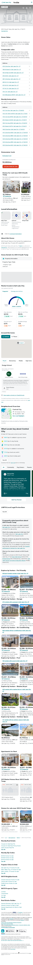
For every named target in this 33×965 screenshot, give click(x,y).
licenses (11, 918)
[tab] (5, 336)
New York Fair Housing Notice (7, 923)
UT (6, 837)
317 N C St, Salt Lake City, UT (11, 88)
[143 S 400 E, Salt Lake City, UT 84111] (10, 816)
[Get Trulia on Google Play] (21, 930)
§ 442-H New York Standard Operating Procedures (11, 922)
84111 (20, 246)
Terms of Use (16, 938)
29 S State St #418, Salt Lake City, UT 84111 (15, 120)
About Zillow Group (12, 936)
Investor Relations (9, 938)
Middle (21, 360)
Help (30, 938)
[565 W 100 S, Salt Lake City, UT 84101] (10, 669)
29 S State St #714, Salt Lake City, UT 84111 (15, 126)
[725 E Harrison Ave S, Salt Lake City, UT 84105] (10, 789)
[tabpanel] (16, 181)
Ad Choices (10, 939)
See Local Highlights (18, 416)
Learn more (13, 462)
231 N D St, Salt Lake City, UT (11, 85)
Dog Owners (20, 467)
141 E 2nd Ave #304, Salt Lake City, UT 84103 (15, 132)
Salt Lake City (6, 527)
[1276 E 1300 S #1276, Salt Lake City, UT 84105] (10, 730)
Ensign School (6, 558)
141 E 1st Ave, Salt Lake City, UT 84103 (13, 110)
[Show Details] (29, 66)
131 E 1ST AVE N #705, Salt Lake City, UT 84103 (16, 113)
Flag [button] (27, 493)
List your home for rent (10, 166)
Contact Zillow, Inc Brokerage (8, 927)
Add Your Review (16, 500)
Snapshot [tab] (5, 291)
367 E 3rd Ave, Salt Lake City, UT (11, 79)
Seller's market (16, 306)
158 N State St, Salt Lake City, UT (12, 69)
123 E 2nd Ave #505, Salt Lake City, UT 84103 (15, 142)
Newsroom (3, 938)
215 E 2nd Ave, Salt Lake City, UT (11, 66)
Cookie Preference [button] (16, 939)
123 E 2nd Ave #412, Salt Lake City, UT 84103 (15, 145)
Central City (4, 31)
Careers (27, 936)
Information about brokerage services (11, 925)
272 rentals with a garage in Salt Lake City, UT (15, 602)
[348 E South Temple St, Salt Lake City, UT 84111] (10, 641)
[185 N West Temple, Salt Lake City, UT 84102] (10, 699)
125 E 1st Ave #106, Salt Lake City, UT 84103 (15, 123)
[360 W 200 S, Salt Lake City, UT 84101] (10, 582)
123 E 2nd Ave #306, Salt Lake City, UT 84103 (15, 139)
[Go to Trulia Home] (16, 2)
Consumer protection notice (24, 925)
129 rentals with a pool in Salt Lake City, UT (14, 661)
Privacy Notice (4, 939)
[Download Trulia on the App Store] (10, 930)
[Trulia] (2, 930)
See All (5, 460)
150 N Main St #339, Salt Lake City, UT (13, 72)
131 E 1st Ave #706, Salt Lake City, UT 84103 (15, 116)
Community (10, 467)
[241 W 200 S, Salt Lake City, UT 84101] (10, 610)
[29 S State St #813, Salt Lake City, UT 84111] (11, 187)
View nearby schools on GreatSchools (13, 395)
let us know (13, 949)
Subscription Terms (24, 938)
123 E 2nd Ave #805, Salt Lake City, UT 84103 (15, 135)
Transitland (20, 912)
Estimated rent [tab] (7, 156)
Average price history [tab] (17, 291)
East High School (16, 557)
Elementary (12, 360)
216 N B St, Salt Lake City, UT (11, 76)
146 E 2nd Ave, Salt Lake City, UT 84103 (14, 129)
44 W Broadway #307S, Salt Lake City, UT (14, 95)
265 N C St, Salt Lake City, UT (11, 82)
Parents (29, 467)
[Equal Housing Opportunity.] (19, 953)
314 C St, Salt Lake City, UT (10, 91)
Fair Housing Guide (21, 936)
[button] (31, 2)
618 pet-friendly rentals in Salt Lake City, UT (15, 573)
